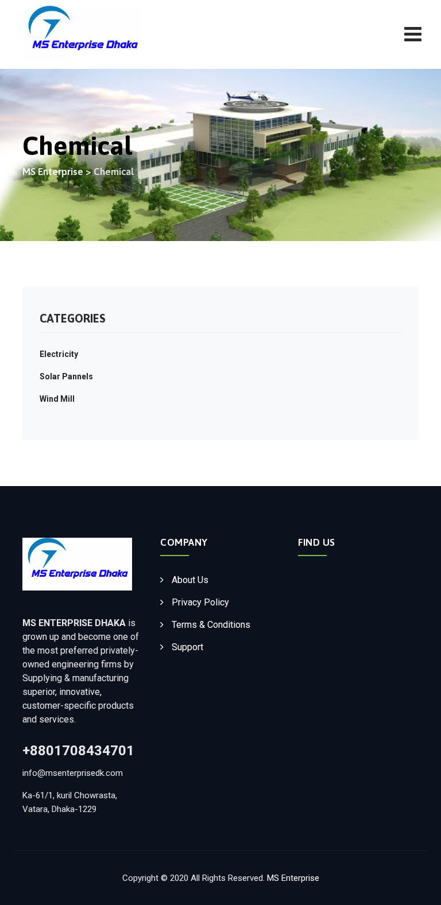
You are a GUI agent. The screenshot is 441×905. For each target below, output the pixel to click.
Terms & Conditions (211, 624)
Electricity (59, 354)
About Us (190, 579)
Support (187, 647)
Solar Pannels (66, 376)
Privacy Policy (200, 602)
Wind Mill (57, 398)
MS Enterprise (293, 878)
